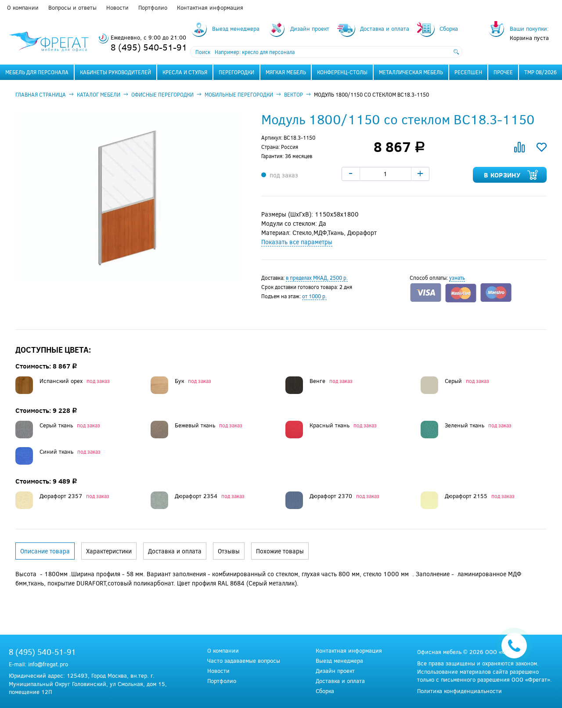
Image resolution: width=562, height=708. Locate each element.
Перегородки (236, 72)
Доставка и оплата (340, 681)
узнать (457, 277)
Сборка (325, 691)
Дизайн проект (335, 671)
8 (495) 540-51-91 (149, 47)
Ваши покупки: (529, 28)
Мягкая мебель (286, 72)
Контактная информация (210, 7)
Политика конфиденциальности (459, 691)
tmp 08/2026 (540, 72)
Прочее (503, 72)
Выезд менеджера (339, 661)
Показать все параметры (296, 242)
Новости (117, 7)
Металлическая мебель (411, 72)
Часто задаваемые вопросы (243, 661)
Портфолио (152, 7)
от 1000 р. (314, 296)
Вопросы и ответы (72, 7)
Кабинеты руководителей (115, 72)
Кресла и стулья (184, 72)
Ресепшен (468, 72)
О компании (23, 7)
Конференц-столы (342, 72)
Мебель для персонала (36, 72)
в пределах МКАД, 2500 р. (317, 277)
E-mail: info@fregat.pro (38, 664)
